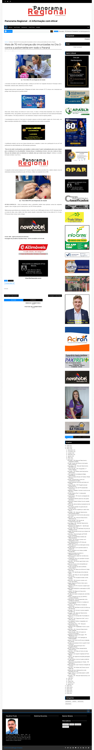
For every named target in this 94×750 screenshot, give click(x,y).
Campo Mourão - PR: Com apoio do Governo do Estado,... (77, 632)
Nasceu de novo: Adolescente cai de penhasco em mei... (77, 671)
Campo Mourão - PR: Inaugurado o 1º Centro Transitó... (77, 469)
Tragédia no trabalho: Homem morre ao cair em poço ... (79, 491)
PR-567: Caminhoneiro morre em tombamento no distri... (76, 480)
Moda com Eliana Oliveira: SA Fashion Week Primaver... (79, 477)
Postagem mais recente (11, 295)
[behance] (83, 748)
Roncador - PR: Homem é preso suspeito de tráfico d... (78, 611)
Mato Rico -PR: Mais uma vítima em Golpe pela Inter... (78, 570)
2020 (68, 690)
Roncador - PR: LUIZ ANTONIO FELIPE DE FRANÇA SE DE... (79, 529)
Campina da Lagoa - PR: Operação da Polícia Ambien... (77, 638)
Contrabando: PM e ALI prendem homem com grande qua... (78, 559)
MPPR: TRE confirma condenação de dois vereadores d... (78, 545)
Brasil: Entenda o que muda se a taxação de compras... (79, 665)
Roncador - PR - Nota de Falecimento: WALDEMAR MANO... (77, 513)
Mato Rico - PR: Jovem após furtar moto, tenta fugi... (78, 562)
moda (74, 701)
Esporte (24, 27)
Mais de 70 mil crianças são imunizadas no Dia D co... (78, 616)
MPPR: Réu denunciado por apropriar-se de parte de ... (79, 504)
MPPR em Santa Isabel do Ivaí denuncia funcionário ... (78, 556)
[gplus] (70, 748)
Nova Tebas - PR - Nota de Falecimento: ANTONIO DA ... (78, 466)
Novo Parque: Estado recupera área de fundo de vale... (77, 507)
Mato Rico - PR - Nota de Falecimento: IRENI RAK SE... (78, 518)
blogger (13, 300)
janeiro (70, 684)
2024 (68, 448)
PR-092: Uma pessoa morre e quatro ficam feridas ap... (79, 643)
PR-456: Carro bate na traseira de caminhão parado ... (79, 594)
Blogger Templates (17, 747)
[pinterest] (73, 748)
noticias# (11, 280)
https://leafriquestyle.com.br (33, 278)
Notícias (17, 27)
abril (69, 679)
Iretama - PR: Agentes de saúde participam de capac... (79, 657)
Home (6, 42)
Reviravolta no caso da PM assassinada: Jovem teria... (78, 488)
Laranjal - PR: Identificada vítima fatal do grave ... (78, 572)
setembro (70, 454)
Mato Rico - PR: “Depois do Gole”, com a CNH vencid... (78, 619)
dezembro (71, 450)
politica (68, 703)
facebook (33, 300)
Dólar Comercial (77, 47)
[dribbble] (78, 748)
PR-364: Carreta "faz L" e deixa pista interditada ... (77, 494)
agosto (70, 456)
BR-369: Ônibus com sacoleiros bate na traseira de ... (78, 548)
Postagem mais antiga (55, 295)
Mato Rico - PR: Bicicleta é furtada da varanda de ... (77, 605)
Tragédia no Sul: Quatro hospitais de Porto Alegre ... (78, 654)
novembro (71, 451)
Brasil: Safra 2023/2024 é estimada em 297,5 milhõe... (79, 589)
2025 (68, 447)
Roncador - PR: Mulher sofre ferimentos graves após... (78, 472)
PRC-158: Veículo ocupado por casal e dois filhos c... (78, 510)
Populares (77, 437)
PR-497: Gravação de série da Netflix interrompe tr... (77, 567)
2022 (68, 687)
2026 (68, 445)
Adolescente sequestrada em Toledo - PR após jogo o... (78, 662)
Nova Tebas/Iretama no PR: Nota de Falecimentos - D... (77, 543)
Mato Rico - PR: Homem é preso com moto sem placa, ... (77, 581)
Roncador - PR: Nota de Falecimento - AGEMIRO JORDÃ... (77, 461)
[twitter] (8, 1)
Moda (38, 27)
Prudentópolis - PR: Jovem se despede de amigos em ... (78, 496)
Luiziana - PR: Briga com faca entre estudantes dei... (77, 592)
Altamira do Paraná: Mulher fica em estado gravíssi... (78, 502)
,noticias (24, 51)
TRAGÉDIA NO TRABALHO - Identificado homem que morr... (78, 526)
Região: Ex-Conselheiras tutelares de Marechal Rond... (77, 537)
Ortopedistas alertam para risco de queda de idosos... (78, 499)
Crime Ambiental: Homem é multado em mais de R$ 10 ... (78, 602)
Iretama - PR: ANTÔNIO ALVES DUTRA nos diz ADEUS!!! (79, 608)
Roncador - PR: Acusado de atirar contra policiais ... (78, 578)
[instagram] (10, 1)
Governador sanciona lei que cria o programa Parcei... (76, 646)
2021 (68, 688)
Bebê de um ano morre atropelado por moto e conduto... (77, 564)
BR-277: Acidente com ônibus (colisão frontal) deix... (77, 551)
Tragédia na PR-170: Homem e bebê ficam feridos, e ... (79, 586)
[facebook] (5, 1)
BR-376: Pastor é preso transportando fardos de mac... (77, 649)
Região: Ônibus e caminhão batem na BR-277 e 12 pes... (78, 673)
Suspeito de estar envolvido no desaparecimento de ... (75, 553)
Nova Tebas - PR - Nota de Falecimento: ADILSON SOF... (78, 524)
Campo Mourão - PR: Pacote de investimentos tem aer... (76, 521)
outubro (70, 453)
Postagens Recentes (69, 437)
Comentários (86, 437)
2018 (68, 693)
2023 (68, 685)
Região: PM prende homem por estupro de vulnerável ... (79, 532)
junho (69, 459)
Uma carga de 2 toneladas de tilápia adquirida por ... (77, 474)
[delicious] (88, 748)
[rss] (81, 748)
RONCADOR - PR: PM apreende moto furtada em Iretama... (77, 600)
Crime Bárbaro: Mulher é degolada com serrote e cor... (78, 622)
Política (32, 27)
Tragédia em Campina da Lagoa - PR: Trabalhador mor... (77, 635)
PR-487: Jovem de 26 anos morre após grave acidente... (78, 464)
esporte (68, 701)
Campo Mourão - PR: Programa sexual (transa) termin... (77, 485)
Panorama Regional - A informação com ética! (31, 21)
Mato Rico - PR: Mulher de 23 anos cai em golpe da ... (78, 668)
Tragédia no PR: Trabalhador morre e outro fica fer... (78, 627)
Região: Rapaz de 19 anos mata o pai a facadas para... (77, 583)
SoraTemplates (8, 747)
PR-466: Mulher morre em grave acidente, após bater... (78, 660)
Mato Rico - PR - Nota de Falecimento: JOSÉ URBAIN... (78, 630)
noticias (40, 31)
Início (10, 27)
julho (69, 457)
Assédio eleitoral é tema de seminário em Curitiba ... (78, 483)
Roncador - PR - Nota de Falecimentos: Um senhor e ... (79, 676)
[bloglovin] (76, 748)
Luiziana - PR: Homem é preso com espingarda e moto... (77, 540)
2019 (68, 691)
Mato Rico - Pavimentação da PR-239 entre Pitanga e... (77, 534)
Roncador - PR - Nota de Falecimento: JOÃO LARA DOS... (77, 613)
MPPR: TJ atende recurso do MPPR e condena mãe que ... (77, 597)
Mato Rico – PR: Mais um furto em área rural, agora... (78, 651)
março (69, 681)
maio (69, 678)
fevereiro (70, 682)
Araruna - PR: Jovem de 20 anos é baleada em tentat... (78, 641)
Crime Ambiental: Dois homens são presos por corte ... (78, 515)
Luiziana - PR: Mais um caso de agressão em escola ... (78, 575)
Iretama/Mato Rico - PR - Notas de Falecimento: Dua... (77, 624)
